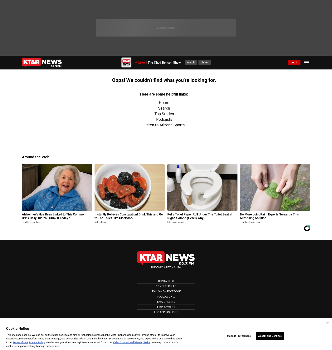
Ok (327, 323)
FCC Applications (166, 312)
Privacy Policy (37, 342)
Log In (294, 62)
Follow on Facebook (166, 291)
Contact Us (166, 281)
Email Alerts (166, 301)
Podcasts (164, 119)
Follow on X (166, 296)
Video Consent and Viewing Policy (131, 342)
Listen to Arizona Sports (164, 125)
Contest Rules (166, 286)
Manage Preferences (239, 335)
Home (164, 102)
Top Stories (164, 113)
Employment (166, 306)
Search (164, 108)
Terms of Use (20, 342)
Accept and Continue (269, 335)
